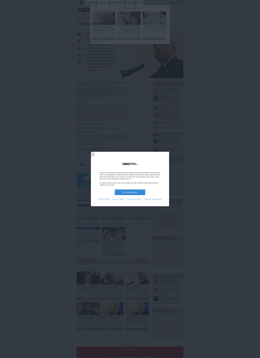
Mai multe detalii (104, 199)
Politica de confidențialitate (152, 199)
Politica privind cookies (134, 199)
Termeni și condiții (118, 199)
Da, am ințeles (130, 192)
